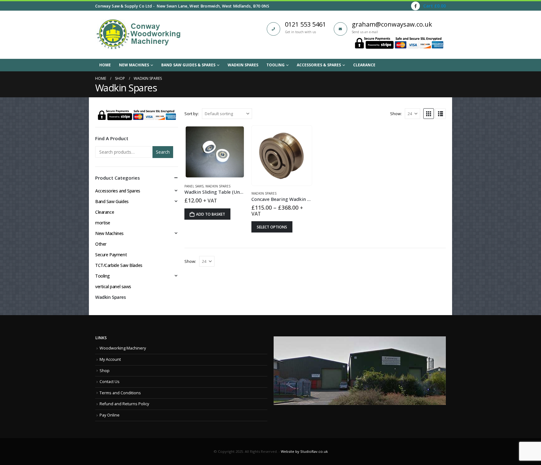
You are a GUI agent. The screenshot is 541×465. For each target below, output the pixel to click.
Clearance (364, 65)
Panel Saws (194, 186)
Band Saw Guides (112, 201)
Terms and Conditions (120, 393)
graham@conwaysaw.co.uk (392, 24)
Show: (396, 113)
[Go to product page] (215, 151)
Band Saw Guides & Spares (188, 65)
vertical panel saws (113, 286)
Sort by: (191, 113)
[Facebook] (415, 6)
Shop (105, 370)
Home (105, 65)
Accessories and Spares (117, 191)
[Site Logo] (138, 34)
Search (163, 152)
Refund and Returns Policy (124, 403)
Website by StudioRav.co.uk (304, 451)
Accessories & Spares (319, 65)
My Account (110, 359)
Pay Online (110, 415)
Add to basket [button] (210, 214)
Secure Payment (111, 255)
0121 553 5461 (305, 24)
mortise (102, 223)
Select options (272, 227)
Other (100, 244)
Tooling (275, 65)
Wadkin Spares (243, 65)
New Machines (134, 65)
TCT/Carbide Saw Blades (118, 265)
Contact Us (110, 381)
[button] (428, 113)
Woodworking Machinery (123, 348)
